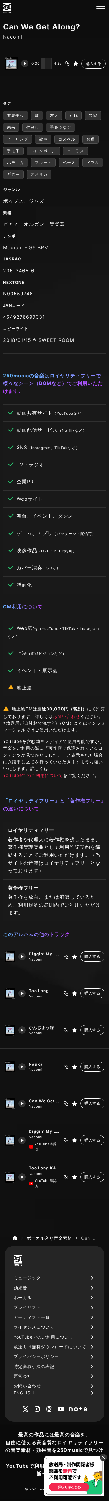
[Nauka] (10, 1066)
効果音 (20, 1287)
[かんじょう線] (10, 1030)
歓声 (43, 139)
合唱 (90, 139)
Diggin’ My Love (44, 953)
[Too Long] (10, 993)
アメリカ (39, 174)
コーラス (75, 150)
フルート (43, 162)
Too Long (39, 990)
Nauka (36, 1064)
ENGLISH (24, 1392)
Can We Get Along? (44, 1100)
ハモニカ (15, 162)
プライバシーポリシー (36, 1356)
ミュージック (27, 1277)
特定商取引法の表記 (34, 1366)
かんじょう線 (41, 1027)
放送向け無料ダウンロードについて (50, 1346)
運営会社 (23, 1376)
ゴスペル (66, 139)
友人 (54, 115)
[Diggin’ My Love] (10, 956)
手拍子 (13, 150)
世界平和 (15, 115)
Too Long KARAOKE (44, 1168)
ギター (13, 174)
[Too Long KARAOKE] (10, 1177)
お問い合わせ (66, 716)
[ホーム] (15, 1238)
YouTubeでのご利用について (33, 775)
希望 (93, 115)
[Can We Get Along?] (10, 1103)
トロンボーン (43, 150)
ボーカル (23, 1297)
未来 (11, 127)
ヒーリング (17, 139)
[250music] (7, 8)
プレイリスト (27, 1307)
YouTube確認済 (46, 1147)
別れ (73, 115)
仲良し (32, 127)
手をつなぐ (60, 127)
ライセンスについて (34, 1326)
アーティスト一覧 (32, 1317)
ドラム (92, 162)
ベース (69, 162)
